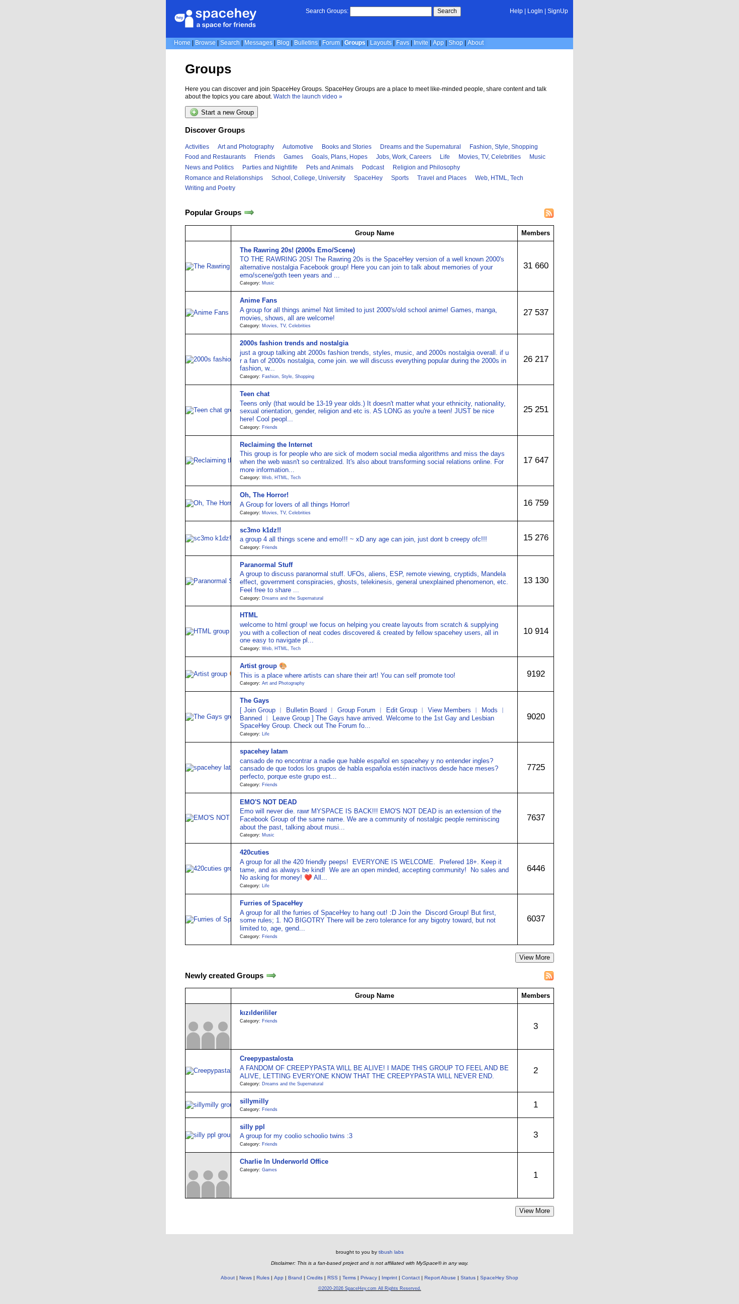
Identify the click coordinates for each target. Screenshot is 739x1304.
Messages (258, 42)
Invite (421, 42)
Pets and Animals (329, 167)
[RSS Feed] (549, 213)
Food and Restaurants (215, 156)
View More (534, 957)
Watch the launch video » (307, 96)
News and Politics (209, 167)
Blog (283, 42)
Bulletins (306, 42)
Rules (262, 1277)
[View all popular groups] (249, 213)
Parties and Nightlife (270, 167)
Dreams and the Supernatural (420, 146)
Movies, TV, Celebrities (489, 156)
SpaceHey (368, 177)
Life (445, 156)
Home (182, 42)
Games (293, 156)
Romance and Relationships (224, 177)
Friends (264, 156)
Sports (400, 177)
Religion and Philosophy (426, 167)
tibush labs (391, 1252)
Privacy (368, 1277)
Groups (354, 42)
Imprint (389, 1277)
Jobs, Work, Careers (403, 156)
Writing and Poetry (210, 188)
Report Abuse (440, 1277)
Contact (411, 1277)
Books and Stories (347, 146)
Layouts (381, 42)
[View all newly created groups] (271, 975)
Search (447, 11)
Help (516, 11)
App (438, 42)
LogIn (535, 11)
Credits (315, 1277)
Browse (205, 42)
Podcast (373, 167)
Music (537, 156)
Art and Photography (246, 146)
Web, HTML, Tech (499, 177)
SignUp (557, 11)
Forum (331, 42)
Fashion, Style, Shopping (504, 146)
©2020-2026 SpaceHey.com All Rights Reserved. (369, 1288)
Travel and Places (442, 177)
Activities (197, 146)
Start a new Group (226, 113)
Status (468, 1277)
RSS (332, 1277)
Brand (295, 1277)
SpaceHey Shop (499, 1277)
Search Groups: (327, 11)
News (245, 1277)
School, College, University (308, 177)
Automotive (298, 146)
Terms (349, 1277)
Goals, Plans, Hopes (339, 156)
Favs (402, 42)
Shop (455, 42)
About (476, 42)
